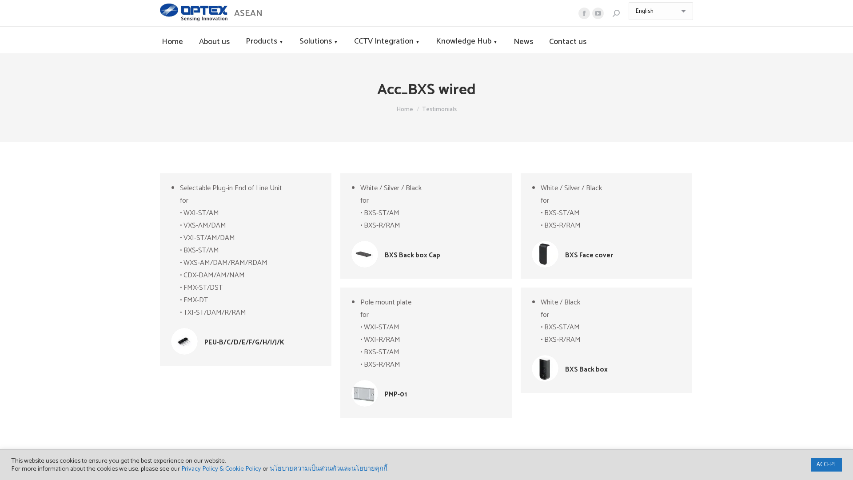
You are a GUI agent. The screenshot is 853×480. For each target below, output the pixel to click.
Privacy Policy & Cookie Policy (221, 469)
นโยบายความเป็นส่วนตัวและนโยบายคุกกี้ (328, 469)
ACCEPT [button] (827, 464)
